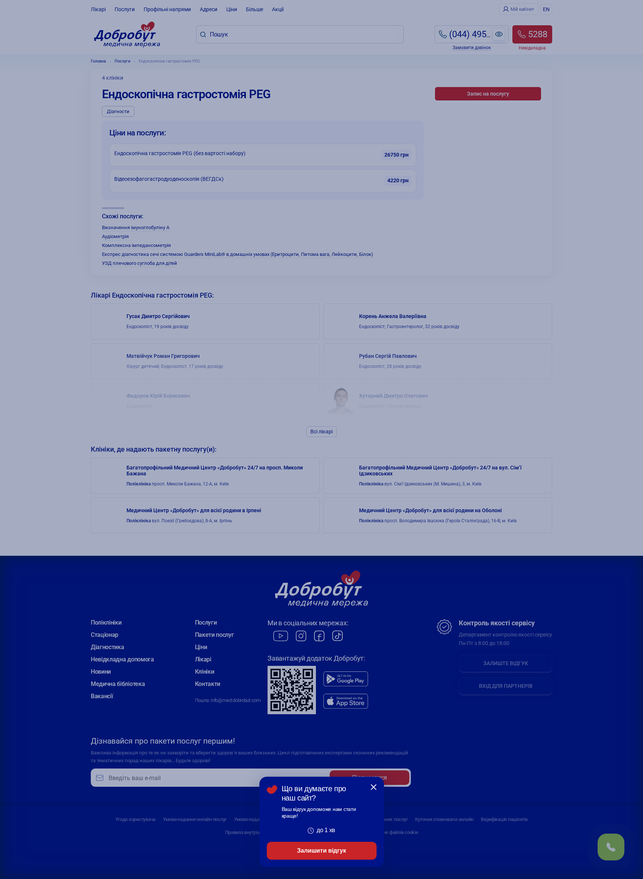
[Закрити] (373, 787)
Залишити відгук (321, 850)
